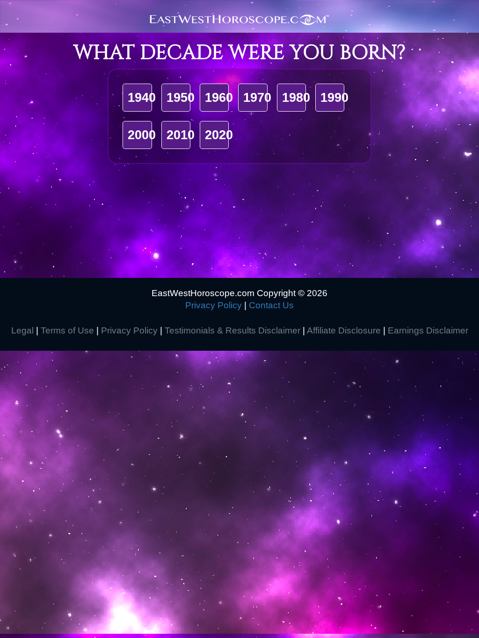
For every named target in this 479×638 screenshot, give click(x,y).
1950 (181, 98)
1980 (296, 98)
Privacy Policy (213, 305)
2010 (181, 135)
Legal (22, 330)
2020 (219, 135)
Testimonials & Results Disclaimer (232, 330)
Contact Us (271, 305)
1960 (219, 98)
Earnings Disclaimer (428, 330)
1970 (257, 98)
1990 (334, 98)
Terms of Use (67, 330)
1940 (142, 98)
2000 (142, 135)
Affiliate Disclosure (344, 330)
